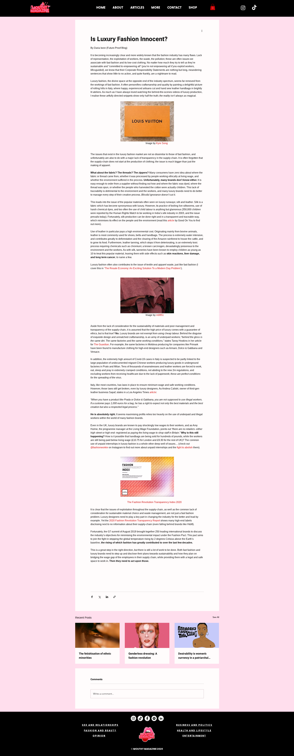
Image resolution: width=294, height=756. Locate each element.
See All (216, 617)
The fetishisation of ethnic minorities (95, 656)
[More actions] (202, 31)
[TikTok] (254, 8)
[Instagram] (243, 8)
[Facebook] (147, 718)
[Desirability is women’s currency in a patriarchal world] (197, 635)
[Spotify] (154, 718)
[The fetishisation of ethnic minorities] (97, 635)
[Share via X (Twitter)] (99, 596)
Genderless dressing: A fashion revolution (142, 656)
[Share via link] (114, 596)
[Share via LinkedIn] (107, 596)
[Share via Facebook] (91, 596)
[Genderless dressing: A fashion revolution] (147, 635)
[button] (156, 7)
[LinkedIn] (161, 718)
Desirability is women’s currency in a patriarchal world (193, 656)
